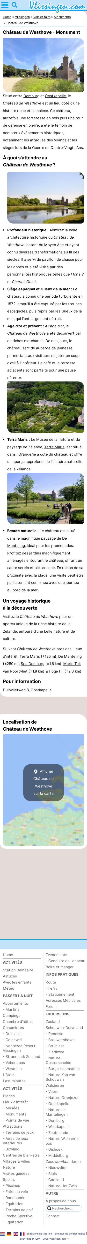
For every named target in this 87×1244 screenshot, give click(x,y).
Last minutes (14, 1081)
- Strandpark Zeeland (21, 1056)
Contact (53, 1216)
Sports (9, 1179)
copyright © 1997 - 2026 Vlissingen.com (43, 1238)
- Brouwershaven (61, 1039)
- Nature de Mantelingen (57, 1112)
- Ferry (51, 988)
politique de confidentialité (70, 1233)
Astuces (10, 976)
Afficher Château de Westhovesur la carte (43, 782)
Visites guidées (16, 1173)
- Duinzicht (12, 1033)
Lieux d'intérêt (15, 1102)
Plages (9, 1096)
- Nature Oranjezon (63, 1097)
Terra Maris (54, 447)
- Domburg (55, 1120)
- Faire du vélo (15, 1191)
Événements (56, 954)
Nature (9, 1167)
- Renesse (54, 1033)
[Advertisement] (43, 705)
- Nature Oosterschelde (58, 1060)
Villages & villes (16, 1161)
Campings (11, 1015)
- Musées (11, 1108)
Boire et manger (60, 967)
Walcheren (55, 1085)
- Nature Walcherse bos (63, 1141)
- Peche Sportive (17, 1216)
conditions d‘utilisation (39, 1233)
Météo (8, 988)
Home (8, 954)
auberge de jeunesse (54, 348)
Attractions (12, 1126)
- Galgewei (12, 1039)
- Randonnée (14, 1197)
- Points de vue (16, 1120)
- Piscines (11, 1185)
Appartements (15, 1003)
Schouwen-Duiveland (64, 1027)
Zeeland (53, 1021)
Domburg (31, 96)
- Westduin (12, 1068)
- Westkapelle (58, 1126)
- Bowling (11, 1149)
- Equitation (13, 1222)
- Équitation (13, 1203)
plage (43, 575)
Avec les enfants (17, 982)
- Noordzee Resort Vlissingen (19, 1048)
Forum (51, 1006)
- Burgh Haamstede (63, 1068)
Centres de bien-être (21, 1155)
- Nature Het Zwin (61, 1186)
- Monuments (14, 1114)
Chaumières (13, 1027)
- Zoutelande (57, 1132)
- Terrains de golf (18, 1210)
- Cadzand (55, 1179)
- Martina (11, 1009)
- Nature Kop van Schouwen (60, 1077)
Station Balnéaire (18, 970)
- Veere (52, 1091)
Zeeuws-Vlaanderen (63, 1161)
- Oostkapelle (57, 1103)
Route (51, 982)
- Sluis (51, 1173)
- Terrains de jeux (18, 1132)
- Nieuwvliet (56, 1167)
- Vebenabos (14, 1062)
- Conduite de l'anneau (65, 961)
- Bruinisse (55, 1046)
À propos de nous (61, 1201)
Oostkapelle (55, 96)
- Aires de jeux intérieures (15, 1140)
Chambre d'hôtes (18, 1021)
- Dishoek (54, 1149)
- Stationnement (60, 994)
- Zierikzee (55, 1052)
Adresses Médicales (63, 1000)
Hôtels (8, 1074)
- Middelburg (57, 1155)
